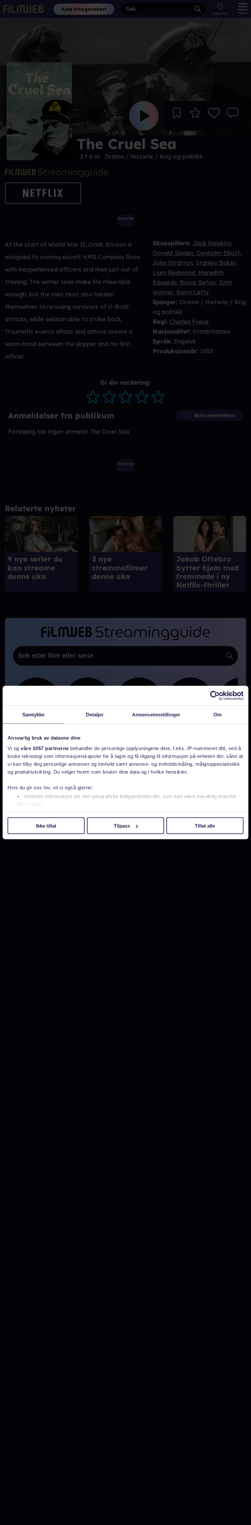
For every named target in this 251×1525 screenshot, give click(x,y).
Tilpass (122, 826)
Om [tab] (217, 714)
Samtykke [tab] (33, 714)
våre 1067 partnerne (45, 748)
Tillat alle (205, 826)
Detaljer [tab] (95, 714)
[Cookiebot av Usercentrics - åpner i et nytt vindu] (214, 696)
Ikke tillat (46, 826)
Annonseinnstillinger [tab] (156, 714)
